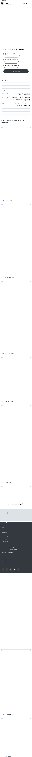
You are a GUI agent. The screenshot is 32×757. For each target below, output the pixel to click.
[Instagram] (7, 569)
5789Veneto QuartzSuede (7, 353)
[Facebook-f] (3, 569)
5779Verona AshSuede (6, 646)
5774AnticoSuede (6, 756)
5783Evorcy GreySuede (7, 482)
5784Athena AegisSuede (7, 401)
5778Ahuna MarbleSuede (7, 714)
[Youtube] (18, 569)
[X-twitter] (10, 569)
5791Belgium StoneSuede (7, 277)
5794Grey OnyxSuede (6, 200)
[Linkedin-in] (14, 569)
